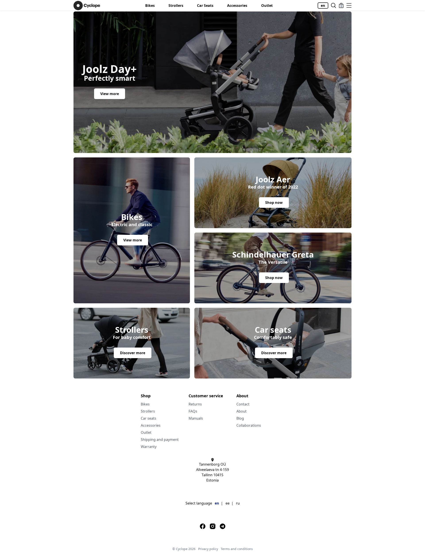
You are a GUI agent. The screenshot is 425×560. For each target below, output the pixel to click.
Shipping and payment (160, 439)
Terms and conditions (237, 549)
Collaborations (248, 425)
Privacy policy (208, 549)
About (241, 411)
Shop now (274, 202)
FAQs (193, 411)
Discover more (132, 352)
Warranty (148, 446)
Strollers (175, 5)
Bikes (150, 5)
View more (109, 93)
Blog (240, 418)
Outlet (267, 5)
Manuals (196, 418)
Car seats (205, 5)
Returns (195, 404)
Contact (242, 404)
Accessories (237, 5)
